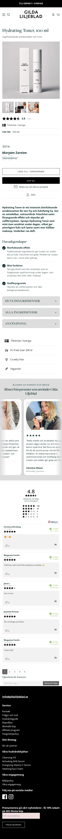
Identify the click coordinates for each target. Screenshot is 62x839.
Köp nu (31, 180)
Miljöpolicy (8, 780)
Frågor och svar (10, 715)
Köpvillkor (7, 722)
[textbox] (22, 683)
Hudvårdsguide (10, 718)
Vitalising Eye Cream (12, 768)
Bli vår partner (9, 745)
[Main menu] (3, 14)
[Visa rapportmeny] (55, 545)
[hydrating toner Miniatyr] (8, 107)
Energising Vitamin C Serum (16, 764)
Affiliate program (11, 730)
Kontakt (6, 711)
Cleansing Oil (9, 757)
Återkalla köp (9, 726)
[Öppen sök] (8, 14)
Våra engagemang (11, 784)
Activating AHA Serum (13, 761)
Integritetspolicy (10, 733)
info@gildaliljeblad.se (15, 696)
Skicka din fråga (50, 683)
